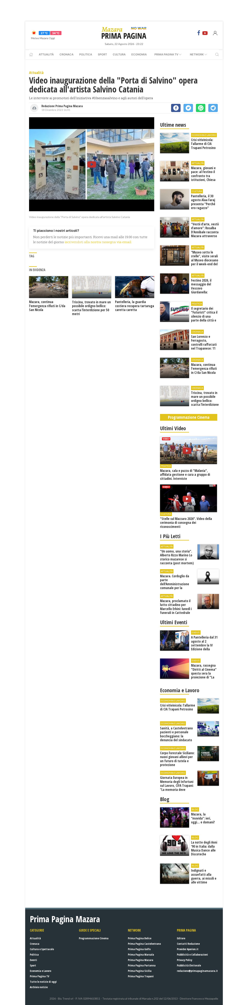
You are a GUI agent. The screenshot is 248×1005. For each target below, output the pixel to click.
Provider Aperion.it (187, 949)
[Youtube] (205, 33)
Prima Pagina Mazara (140, 960)
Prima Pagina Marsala (141, 954)
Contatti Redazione (188, 944)
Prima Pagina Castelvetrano (144, 944)
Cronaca (66, 54)
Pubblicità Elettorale (189, 965)
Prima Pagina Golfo (139, 949)
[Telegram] (213, 108)
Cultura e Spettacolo (42, 949)
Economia (139, 54)
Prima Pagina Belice (139, 938)
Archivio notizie (39, 987)
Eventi (33, 960)
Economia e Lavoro (40, 971)
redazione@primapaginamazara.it (197, 971)
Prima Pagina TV (39, 976)
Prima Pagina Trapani (141, 976)
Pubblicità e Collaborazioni (192, 954)
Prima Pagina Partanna (142, 965)
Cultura (119, 54)
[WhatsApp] (200, 108)
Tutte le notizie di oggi (43, 981)
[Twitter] (188, 108)
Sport (102, 54)
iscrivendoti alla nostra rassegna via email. (98, 242)
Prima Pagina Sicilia (140, 971)
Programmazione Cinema (93, 938)
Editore (181, 938)
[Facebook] (199, 33)
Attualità (46, 54)
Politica (85, 54)
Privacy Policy (184, 960)
